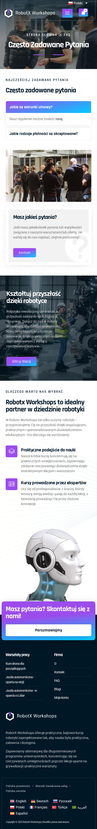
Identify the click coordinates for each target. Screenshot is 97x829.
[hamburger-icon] (67, 13)
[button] (48, 107)
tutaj (59, 119)
